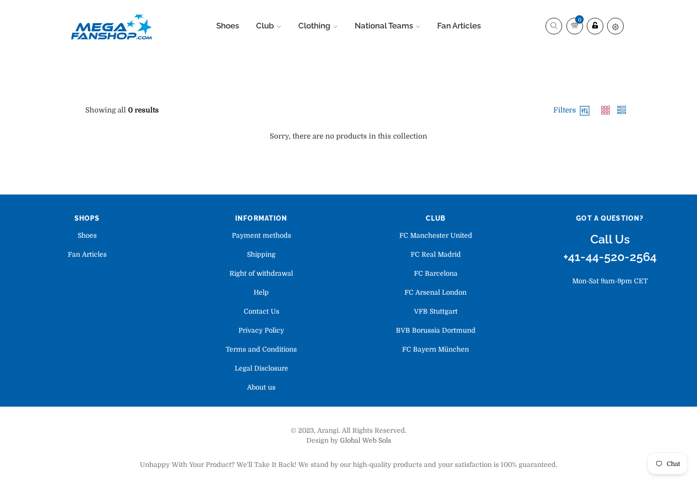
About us (261, 387)
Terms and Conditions (261, 349)
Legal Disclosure (261, 368)
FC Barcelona (436, 273)
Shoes (87, 235)
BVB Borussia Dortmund (436, 330)
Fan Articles (87, 254)
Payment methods (261, 235)
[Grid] (606, 110)
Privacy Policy (261, 330)
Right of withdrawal (261, 273)
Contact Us (261, 311)
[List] (621, 110)
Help (261, 292)
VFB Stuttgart (436, 311)
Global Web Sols (365, 440)
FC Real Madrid (436, 254)
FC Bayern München (435, 349)
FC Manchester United (435, 235)
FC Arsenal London (435, 292)
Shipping (261, 254)
